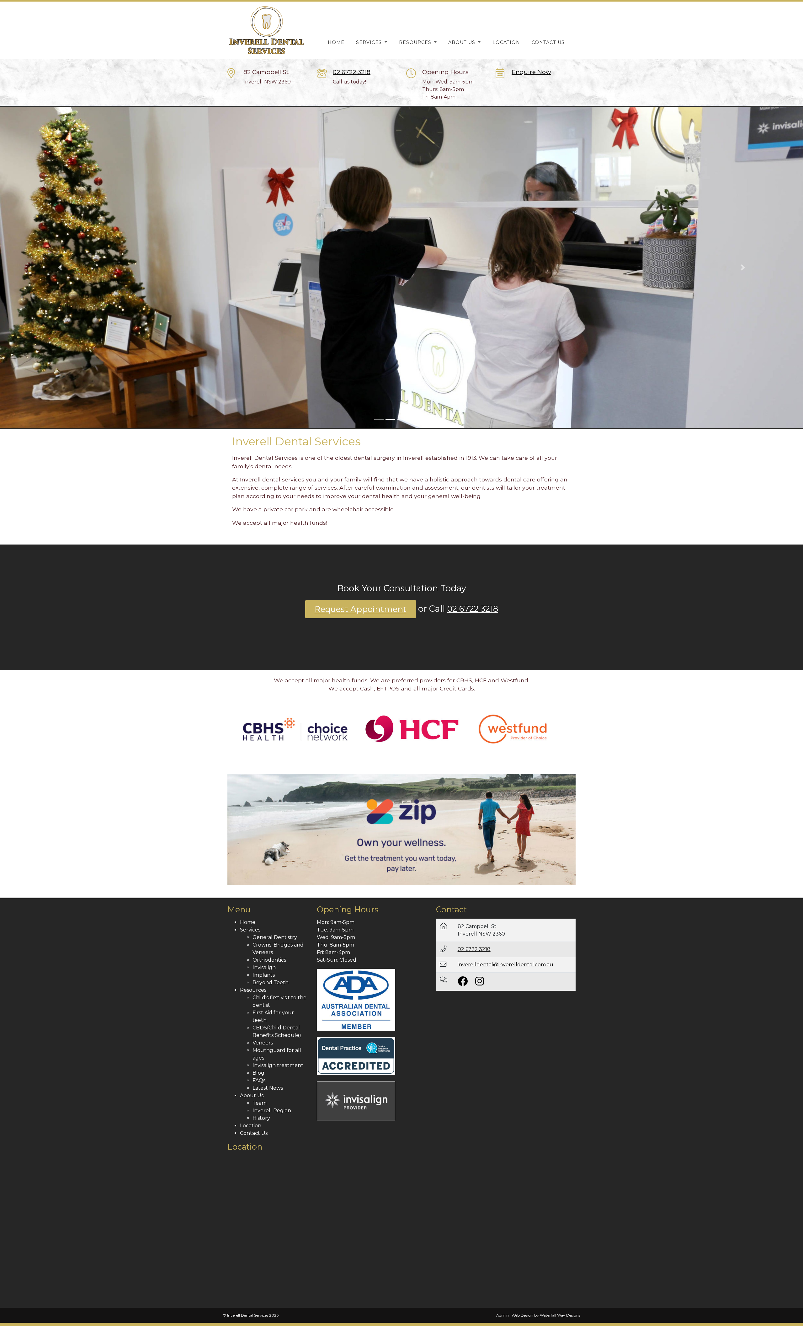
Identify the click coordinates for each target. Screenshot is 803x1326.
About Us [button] (462, 42)
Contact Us (548, 42)
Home (336, 42)
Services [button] (369, 42)
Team (260, 1103)
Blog (258, 1073)
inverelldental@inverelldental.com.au (505, 965)
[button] (60, 267)
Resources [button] (416, 42)
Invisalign (264, 967)
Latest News (268, 1088)
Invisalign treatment (278, 1065)
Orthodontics (269, 960)
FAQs (259, 1080)
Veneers (263, 1043)
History (261, 1118)
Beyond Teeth (271, 982)
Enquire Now (531, 72)
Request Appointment (361, 609)
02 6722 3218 (351, 72)
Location (506, 42)
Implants (264, 975)
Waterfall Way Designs (560, 1315)
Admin (502, 1315)
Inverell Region (272, 1111)
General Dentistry (275, 937)
